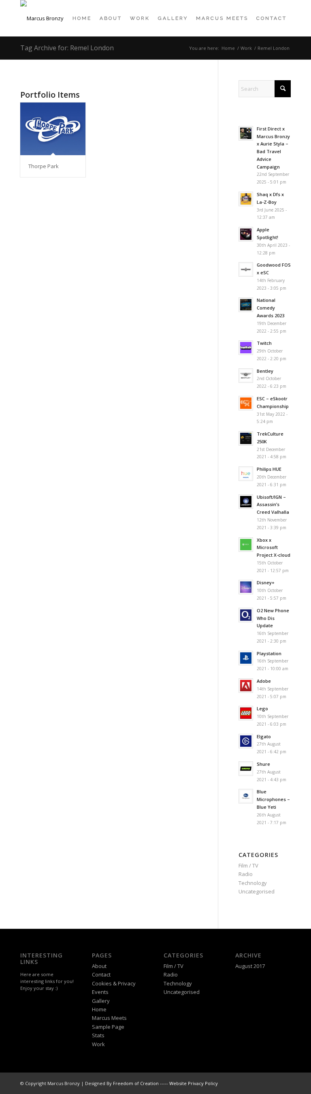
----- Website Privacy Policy (189, 1083)
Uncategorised (257, 891)
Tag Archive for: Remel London (67, 47)
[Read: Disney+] (246, 587)
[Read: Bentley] (246, 375)
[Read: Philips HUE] (246, 473)
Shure (263, 764)
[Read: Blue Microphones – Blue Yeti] (246, 796)
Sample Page (108, 1026)
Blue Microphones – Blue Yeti (273, 799)
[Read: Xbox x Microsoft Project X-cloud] (246, 544)
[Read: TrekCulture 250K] (246, 438)
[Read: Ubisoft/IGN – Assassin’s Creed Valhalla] (246, 501)
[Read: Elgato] (246, 741)
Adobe (264, 681)
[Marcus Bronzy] (42, 18)
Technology (253, 883)
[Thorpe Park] (52, 129)
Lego (262, 708)
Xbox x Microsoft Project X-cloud (273, 547)
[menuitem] (82, 18)
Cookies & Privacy (114, 983)
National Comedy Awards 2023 (270, 307)
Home (99, 1009)
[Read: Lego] (246, 713)
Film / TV (248, 865)
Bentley (265, 371)
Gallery (101, 1000)
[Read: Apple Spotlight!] (246, 234)
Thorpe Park (43, 166)
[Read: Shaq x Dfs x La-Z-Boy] (246, 199)
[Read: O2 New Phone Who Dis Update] (246, 615)
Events (100, 992)
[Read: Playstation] (246, 658)
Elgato (264, 736)
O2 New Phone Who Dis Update (273, 618)
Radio (246, 874)
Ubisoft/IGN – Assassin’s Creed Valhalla (273, 504)
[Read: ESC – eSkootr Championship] (246, 403)
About (99, 966)
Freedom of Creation (136, 1083)
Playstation (269, 653)
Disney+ (266, 582)
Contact (101, 974)
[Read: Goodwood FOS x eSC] (246, 269)
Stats (98, 1035)
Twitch (264, 343)
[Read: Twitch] (246, 347)
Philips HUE (269, 469)
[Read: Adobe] (246, 685)
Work (98, 1044)
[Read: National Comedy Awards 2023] (246, 304)
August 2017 (250, 966)
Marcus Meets (109, 1017)
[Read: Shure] (246, 768)
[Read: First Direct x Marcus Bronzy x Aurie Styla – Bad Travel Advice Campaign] (246, 133)
